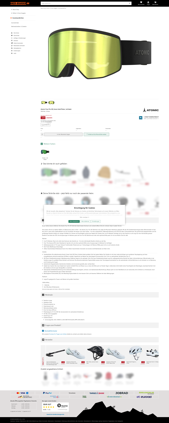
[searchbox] (86, 3)
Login (148, 4)
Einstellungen (95, 221)
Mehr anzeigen (84, 217)
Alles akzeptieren (74, 221)
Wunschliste (141, 4)
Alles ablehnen (85, 221)
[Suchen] (130, 3)
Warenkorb (155, 4)
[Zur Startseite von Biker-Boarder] (23, 3)
